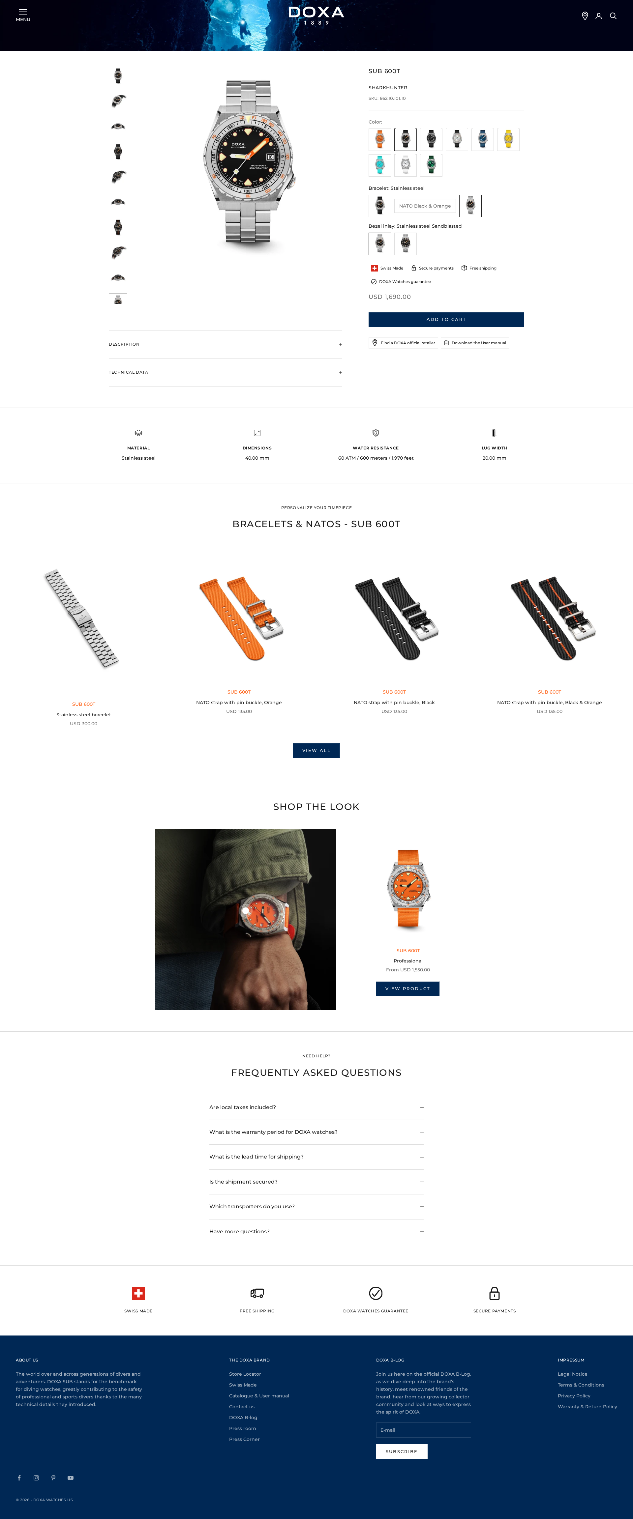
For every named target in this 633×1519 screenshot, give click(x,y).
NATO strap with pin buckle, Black (394, 702)
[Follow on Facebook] (19, 1478)
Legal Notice (573, 1374)
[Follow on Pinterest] (53, 1478)
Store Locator (245, 1374)
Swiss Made (243, 1385)
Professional (408, 961)
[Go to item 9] (118, 279)
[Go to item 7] (118, 228)
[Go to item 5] (118, 177)
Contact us (242, 1407)
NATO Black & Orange (425, 206)
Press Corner (244, 1439)
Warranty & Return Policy (587, 1407)
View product (407, 988)
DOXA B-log (243, 1417)
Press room (242, 1428)
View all (316, 750)
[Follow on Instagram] (36, 1478)
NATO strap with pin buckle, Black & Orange (549, 702)
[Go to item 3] (118, 127)
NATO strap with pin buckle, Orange (239, 702)
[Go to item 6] (118, 203)
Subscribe (402, 1451)
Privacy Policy (574, 1396)
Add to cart (447, 319)
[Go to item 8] (118, 253)
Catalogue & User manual (259, 1396)
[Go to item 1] (118, 77)
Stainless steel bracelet (83, 715)
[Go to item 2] (118, 102)
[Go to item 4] (118, 152)
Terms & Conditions (581, 1385)
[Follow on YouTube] (70, 1478)
